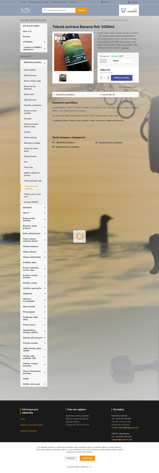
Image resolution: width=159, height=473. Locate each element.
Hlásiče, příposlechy (32, 257)
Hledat (81, 10)
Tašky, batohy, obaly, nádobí (32, 349)
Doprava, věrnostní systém (38, 2)
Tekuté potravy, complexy (31, 187)
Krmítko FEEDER (31, 202)
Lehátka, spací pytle (32, 288)
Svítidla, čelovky (30, 343)
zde (90, 467)
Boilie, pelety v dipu (32, 81)
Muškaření (27, 293)
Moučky (27, 132)
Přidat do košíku (121, 77)
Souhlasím (87, 458)
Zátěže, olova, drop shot (32, 195)
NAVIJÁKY (27, 207)
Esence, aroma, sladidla (30, 112)
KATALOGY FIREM (31, 26)
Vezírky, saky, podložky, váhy (29, 357)
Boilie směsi (29, 94)
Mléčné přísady (30, 137)
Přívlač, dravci (29, 325)
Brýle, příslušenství (31, 233)
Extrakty (27, 119)
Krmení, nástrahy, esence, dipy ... (31, 269)
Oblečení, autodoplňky (28, 300)
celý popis (125, 48)
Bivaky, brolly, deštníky (29, 219)
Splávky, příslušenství (32, 337)
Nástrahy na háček (32, 143)
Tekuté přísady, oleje (33, 181)
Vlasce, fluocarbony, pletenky (32, 372)
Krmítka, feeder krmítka (30, 276)
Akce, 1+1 (27, 31)
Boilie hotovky (30, 75)
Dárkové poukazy (30, 246)
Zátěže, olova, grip (31, 384)
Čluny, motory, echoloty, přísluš (30, 240)
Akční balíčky (29, 70)
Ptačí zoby (28, 167)
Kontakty (73, 2)
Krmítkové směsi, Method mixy (31, 125)
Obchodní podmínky (59, 2)
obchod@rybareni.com (128, 427)
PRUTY (26, 213)
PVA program (29, 312)
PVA (26, 162)
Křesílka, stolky (30, 283)
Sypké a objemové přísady (31, 174)
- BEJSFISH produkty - (32, 63)
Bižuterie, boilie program (30, 227)
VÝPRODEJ (28, 42)
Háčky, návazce (29, 252)
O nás (23, 2)
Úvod (54, 20)
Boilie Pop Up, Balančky (30, 87)
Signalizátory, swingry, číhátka (30, 331)
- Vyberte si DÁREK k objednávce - (32, 48)
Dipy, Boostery (30, 100)
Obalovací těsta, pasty (31, 149)
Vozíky (26, 378)
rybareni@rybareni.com (122, 439)
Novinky (26, 36)
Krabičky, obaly (29, 262)
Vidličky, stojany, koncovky (30, 364)
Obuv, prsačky (29, 306)
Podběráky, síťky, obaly (30, 318)
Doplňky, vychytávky (32, 105)
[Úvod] (30, 10)
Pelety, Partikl (30, 156)
